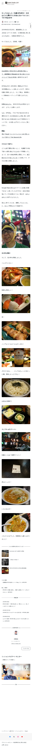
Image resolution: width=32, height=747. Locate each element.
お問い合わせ (5, 745)
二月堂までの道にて (14, 559)
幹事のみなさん (6, 104)
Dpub (17, 21)
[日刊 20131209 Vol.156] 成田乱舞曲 (17, 568)
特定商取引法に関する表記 (19, 742)
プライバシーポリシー (7, 742)
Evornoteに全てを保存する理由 (16, 551)
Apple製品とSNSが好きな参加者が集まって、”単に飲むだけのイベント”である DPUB (16, 74)
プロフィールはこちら (16, 643)
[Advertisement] (16, 706)
